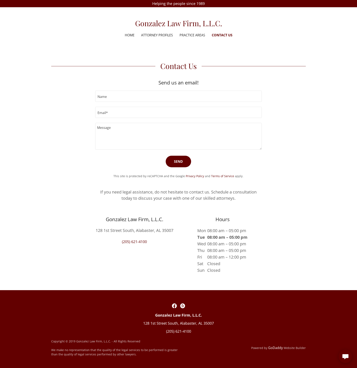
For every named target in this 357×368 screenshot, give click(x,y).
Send (178, 161)
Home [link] (129, 35)
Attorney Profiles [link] (157, 35)
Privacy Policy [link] (195, 176)
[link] (178, 24)
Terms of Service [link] (222, 176)
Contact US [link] (222, 35)
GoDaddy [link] (275, 347)
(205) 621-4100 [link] (134, 241)
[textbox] (178, 96)
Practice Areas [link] (192, 35)
